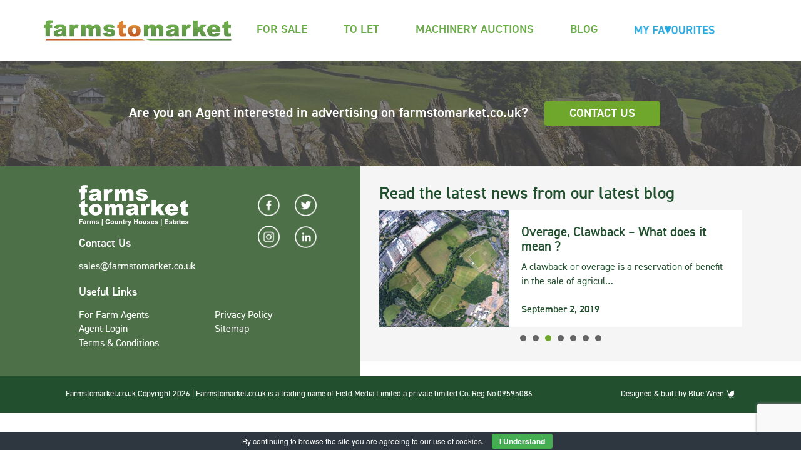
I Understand (522, 441)
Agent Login (103, 329)
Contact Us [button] (602, 113)
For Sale (282, 30)
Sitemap (232, 329)
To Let (361, 30)
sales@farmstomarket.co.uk (137, 267)
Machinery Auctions (475, 30)
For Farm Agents (114, 316)
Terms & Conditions (119, 344)
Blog (584, 30)
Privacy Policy (243, 316)
